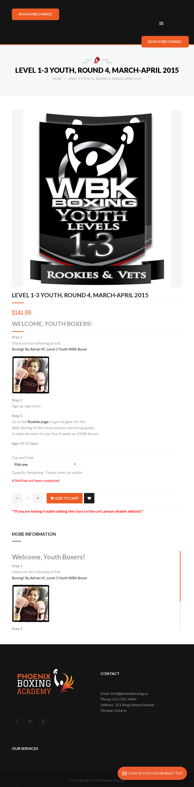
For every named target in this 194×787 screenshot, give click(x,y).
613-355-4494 (124, 699)
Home (57, 79)
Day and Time (22, 457)
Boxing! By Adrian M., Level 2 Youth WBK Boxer (49, 349)
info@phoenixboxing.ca (129, 693)
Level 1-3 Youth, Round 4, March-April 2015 (80, 294)
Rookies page (38, 421)
